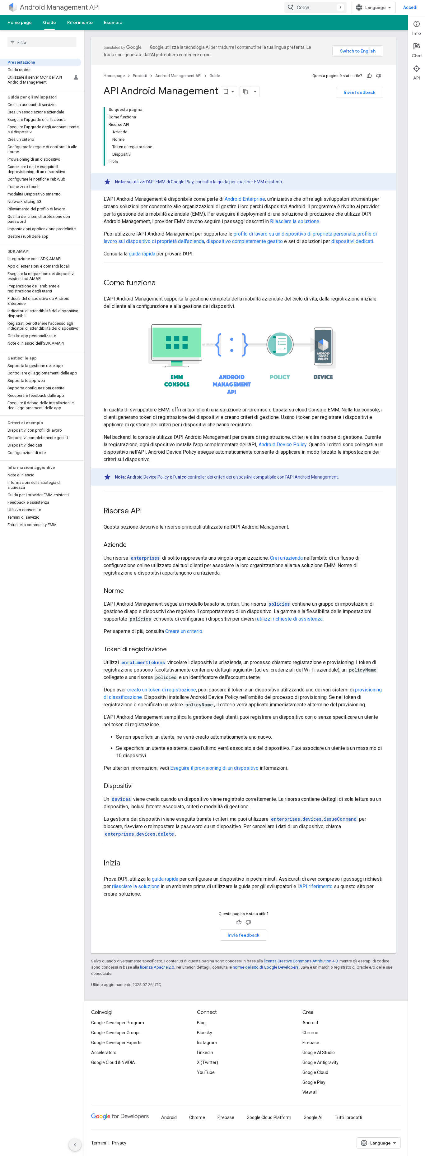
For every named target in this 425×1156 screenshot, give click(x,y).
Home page (19, 22)
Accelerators (103, 1052)
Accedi (410, 7)
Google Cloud (315, 1072)
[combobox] (315, 7)
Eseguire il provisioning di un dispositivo (214, 768)
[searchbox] (41, 42)
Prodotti (140, 75)
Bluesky (204, 1032)
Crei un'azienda (286, 558)
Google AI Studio (318, 1052)
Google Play (313, 1082)
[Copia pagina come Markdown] (245, 91)
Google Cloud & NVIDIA (113, 1062)
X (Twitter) (207, 1062)
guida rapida (142, 254)
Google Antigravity (320, 1062)
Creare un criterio (183, 631)
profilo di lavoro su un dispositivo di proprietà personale (294, 234)
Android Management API (60, 7)
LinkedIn (205, 1052)
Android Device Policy (282, 444)
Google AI (313, 1117)
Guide (49, 22)
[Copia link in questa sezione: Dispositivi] (139, 786)
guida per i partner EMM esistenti (249, 181)
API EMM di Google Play (171, 181)
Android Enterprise (245, 199)
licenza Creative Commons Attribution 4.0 (301, 961)
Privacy (119, 1142)
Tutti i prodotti (348, 1117)
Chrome (310, 1032)
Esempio (113, 22)
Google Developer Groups (116, 1032)
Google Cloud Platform (269, 1117)
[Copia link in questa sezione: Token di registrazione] (173, 650)
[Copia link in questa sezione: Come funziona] (162, 283)
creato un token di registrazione (161, 690)
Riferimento (80, 22)
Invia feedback (360, 92)
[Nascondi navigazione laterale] (75, 1145)
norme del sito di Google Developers (266, 967)
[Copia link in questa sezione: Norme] (130, 591)
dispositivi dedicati (352, 241)
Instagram (207, 1042)
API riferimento (316, 886)
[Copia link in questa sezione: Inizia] (126, 863)
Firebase (310, 1042)
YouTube (206, 1072)
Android (310, 1022)
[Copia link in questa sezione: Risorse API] (148, 511)
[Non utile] (378, 75)
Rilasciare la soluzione (294, 221)
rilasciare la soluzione (136, 886)
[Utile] (369, 75)
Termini (98, 1142)
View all (309, 1092)
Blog (201, 1022)
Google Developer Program (117, 1022)
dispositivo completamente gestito (244, 241)
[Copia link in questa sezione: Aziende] (133, 545)
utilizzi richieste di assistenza (290, 619)
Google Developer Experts (116, 1042)
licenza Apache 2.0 (157, 967)
